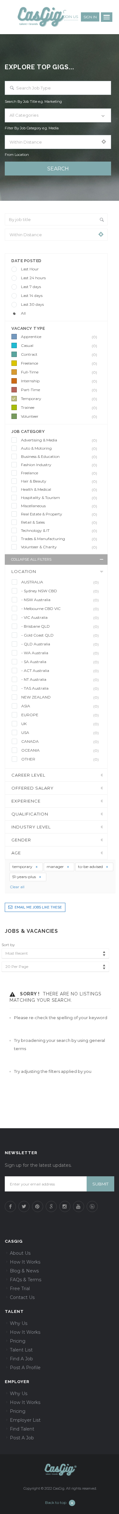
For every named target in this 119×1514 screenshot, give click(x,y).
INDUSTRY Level (31, 826)
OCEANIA (60, 750)
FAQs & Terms (25, 1280)
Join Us (71, 17)
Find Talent (22, 1429)
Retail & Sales (59, 522)
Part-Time (59, 389)
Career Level (28, 775)
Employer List (25, 1420)
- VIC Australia (60, 617)
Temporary (59, 398)
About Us (20, 1253)
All (23, 313)
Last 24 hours (33, 277)
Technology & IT (59, 530)
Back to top (55, 1502)
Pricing (17, 1341)
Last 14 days (32, 295)
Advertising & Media (59, 440)
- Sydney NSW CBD (60, 591)
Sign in (90, 17)
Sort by (8, 944)
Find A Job (21, 1359)
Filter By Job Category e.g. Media (32, 128)
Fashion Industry (59, 464)
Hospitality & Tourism (59, 497)
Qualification (29, 813)
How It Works (25, 1262)
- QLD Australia (60, 644)
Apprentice (59, 336)
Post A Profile (25, 1367)
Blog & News (24, 1271)
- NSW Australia (60, 599)
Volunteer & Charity (59, 547)
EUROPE (60, 714)
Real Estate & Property (59, 514)
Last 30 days (32, 304)
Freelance (59, 363)
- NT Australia (60, 679)
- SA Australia (60, 661)
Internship (59, 381)
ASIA (60, 706)
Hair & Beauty (59, 481)
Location (23, 571)
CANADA (60, 741)
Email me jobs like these (38, 907)
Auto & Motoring (59, 448)
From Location (17, 154)
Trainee (59, 407)
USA (60, 732)
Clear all (17, 886)
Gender (21, 839)
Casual (59, 345)
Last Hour (30, 269)
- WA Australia (60, 652)
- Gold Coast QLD (60, 635)
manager (56, 866)
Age (16, 852)
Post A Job (22, 1438)
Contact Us (22, 1297)
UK (60, 723)
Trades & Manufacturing (59, 538)
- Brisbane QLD (60, 626)
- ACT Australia (60, 670)
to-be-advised (91, 866)
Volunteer (59, 416)
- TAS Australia (60, 688)
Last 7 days (31, 286)
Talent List (21, 1350)
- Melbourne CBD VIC (60, 608)
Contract (59, 354)
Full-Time (59, 372)
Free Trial (20, 1288)
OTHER (60, 759)
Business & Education (59, 456)
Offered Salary (32, 788)
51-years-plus (24, 876)
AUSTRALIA (60, 582)
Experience (26, 800)
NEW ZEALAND (60, 697)
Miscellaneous (59, 505)
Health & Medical (59, 489)
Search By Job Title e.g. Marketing (33, 101)
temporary (22, 866)
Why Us (18, 1323)
